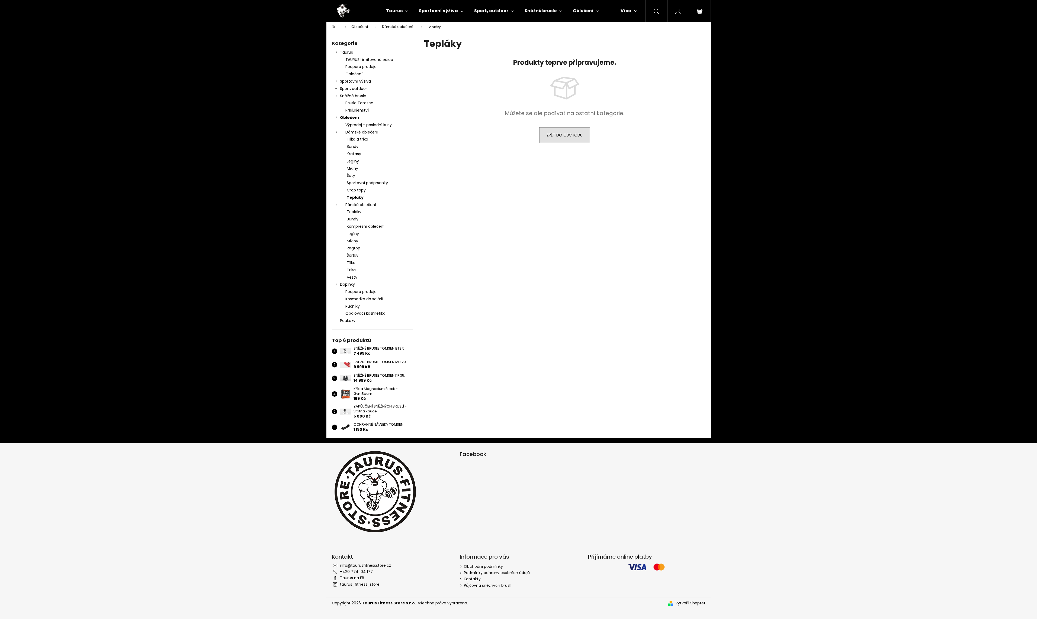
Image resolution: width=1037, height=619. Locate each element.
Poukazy (347, 320)
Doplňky (347, 284)
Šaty (351, 175)
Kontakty (472, 579)
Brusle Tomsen (359, 103)
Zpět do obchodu (565, 135)
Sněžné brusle (353, 96)
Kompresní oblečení (365, 226)
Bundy (352, 146)
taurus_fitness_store (360, 584)
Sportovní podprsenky (367, 182)
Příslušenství (357, 110)
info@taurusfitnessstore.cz (365, 565)
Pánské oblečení (360, 204)
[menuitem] (397, 11)
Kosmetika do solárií (364, 299)
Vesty (352, 277)
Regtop (353, 248)
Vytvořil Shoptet (690, 603)
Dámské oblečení (361, 132)
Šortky (352, 255)
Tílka (351, 262)
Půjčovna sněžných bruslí (487, 585)
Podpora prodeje (361, 66)
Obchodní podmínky (483, 566)
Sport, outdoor (353, 88)
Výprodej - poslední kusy (368, 125)
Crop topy (356, 190)
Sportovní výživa (355, 81)
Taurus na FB (352, 578)
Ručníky (352, 306)
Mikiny (352, 168)
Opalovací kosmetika (365, 313)
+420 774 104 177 (356, 571)
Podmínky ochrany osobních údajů (497, 572)
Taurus (346, 52)
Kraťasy (354, 154)
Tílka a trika (357, 139)
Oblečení (353, 74)
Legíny (353, 161)
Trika (351, 270)
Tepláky (355, 197)
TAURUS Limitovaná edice (369, 59)
